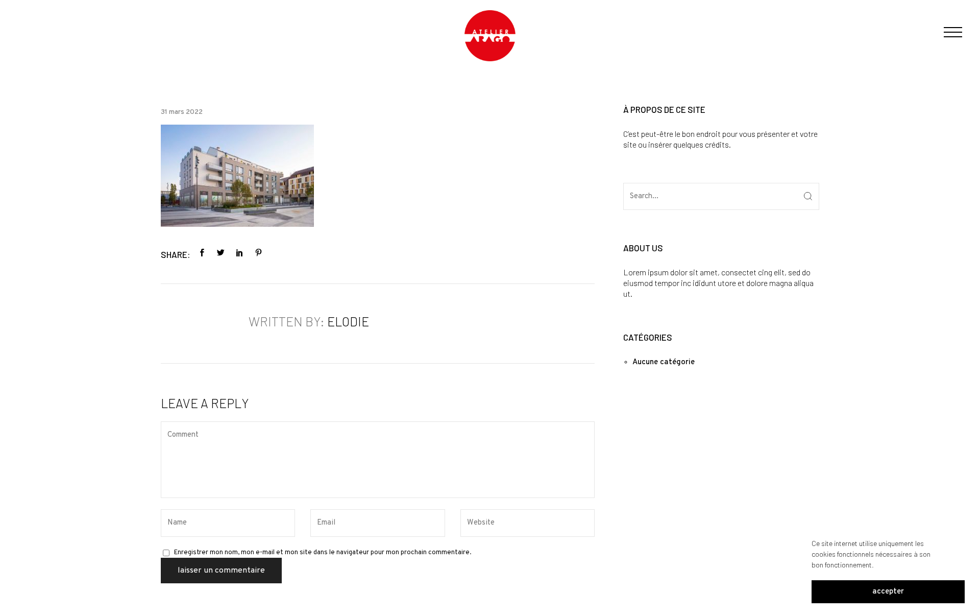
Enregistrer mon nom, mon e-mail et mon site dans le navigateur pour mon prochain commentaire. (322, 553)
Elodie (348, 321)
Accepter (888, 592)
